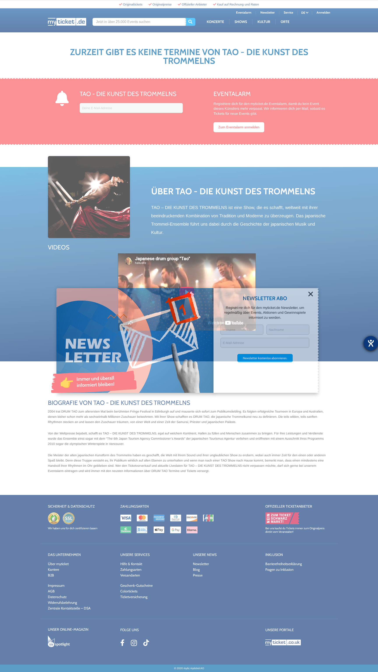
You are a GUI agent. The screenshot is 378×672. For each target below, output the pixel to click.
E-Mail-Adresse (233, 343)
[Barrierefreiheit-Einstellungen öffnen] (371, 343)
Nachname (276, 329)
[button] (265, 358)
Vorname (229, 329)
